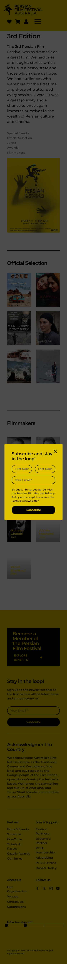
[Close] (55, 451)
